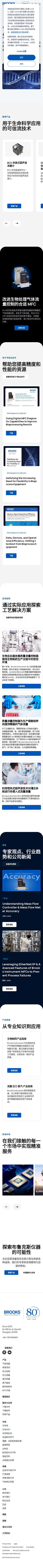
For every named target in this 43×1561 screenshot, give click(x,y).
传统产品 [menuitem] (6, 1414)
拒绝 (21, 64)
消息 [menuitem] (4, 1508)
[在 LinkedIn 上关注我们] (4, 1352)
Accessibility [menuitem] (30, 1547)
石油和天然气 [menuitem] (8, 1437)
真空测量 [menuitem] (6, 1379)
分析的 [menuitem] (5, 1448)
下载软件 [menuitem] (6, 1410)
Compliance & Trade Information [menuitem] (12, 1547)
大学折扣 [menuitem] (6, 1533)
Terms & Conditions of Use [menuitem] (21, 1550)
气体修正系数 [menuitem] (8, 1481)
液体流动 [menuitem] (6, 1367)
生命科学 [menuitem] (6, 1429)
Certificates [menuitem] (6, 1550)
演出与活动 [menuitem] (7, 1527)
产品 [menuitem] (4, 1359)
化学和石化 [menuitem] (7, 1433)
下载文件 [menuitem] (6, 1406)
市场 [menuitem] (4, 1421)
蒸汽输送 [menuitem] (6, 1382)
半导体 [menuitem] (5, 1425)
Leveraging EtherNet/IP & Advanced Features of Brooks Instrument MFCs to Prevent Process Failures (21, 969)
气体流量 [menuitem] (6, 1363)
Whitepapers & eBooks (16, 413)
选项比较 (21, 328)
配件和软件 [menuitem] (7, 1386)
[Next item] (17, 223)
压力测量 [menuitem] (6, 1375)
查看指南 (14, 1070)
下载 (11, 433)
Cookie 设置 (21, 51)
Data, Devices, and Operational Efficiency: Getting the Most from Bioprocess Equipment (21, 542)
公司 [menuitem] (4, 1489)
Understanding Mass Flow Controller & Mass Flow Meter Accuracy (21, 907)
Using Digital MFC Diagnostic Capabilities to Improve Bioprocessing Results (21, 421)
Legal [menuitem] (15, 1544)
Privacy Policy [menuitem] (6, 1544)
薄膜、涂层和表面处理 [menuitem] (12, 1441)
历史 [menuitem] (4, 1504)
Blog (5, 898)
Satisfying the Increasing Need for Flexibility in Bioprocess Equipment (21, 481)
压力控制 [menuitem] (6, 1371)
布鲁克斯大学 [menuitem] (8, 1478)
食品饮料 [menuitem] (6, 1456)
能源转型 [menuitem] (6, 1444)
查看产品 (14, 206)
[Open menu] (39, 4)
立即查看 (21, 686)
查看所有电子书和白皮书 (15, 377)
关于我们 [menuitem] (6, 1496)
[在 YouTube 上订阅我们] (9, 1352)
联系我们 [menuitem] (6, 1493)
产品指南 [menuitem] (6, 1474)
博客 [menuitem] (4, 1514)
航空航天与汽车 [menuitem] (9, 1452)
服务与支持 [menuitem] (7, 1403)
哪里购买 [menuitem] (6, 1396)
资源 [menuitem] (4, 1466)
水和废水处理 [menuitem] (8, 1460)
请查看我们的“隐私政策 (19, 32)
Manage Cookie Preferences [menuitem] (11, 1554)
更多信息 (9, 924)
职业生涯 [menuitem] (6, 1500)
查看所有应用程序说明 (14, 617)
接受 (21, 57)
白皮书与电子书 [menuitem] (9, 1470)
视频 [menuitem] (4, 1520)
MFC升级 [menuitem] (6, 1390)
